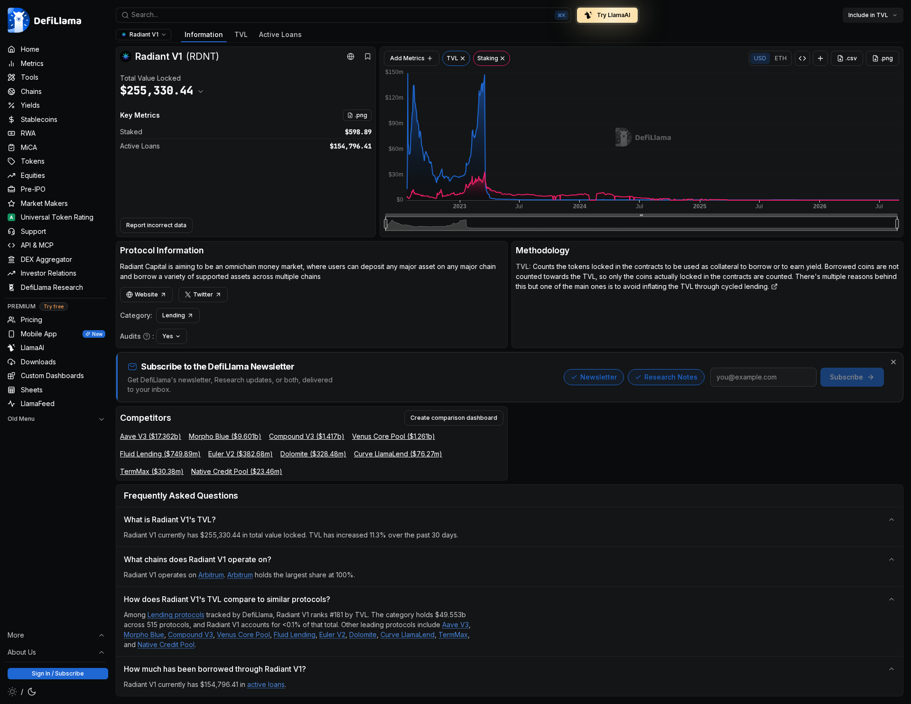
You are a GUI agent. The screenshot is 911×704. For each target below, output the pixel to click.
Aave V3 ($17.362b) (150, 436)
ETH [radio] (781, 58)
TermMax (453, 634)
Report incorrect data (156, 225)
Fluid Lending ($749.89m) (160, 454)
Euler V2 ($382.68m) (240, 454)
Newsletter (598, 377)
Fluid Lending (295, 634)
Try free (54, 306)
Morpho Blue (144, 634)
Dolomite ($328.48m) (313, 454)
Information (204, 34)
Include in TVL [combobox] (868, 15)
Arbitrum (211, 575)
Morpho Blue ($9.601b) (225, 436)
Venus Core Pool (243, 634)
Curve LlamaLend (408, 634)
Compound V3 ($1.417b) (306, 436)
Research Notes (670, 377)
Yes (167, 336)
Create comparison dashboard (453, 417)
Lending (173, 315)
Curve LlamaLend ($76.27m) (398, 454)
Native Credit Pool (166, 644)
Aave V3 (455, 625)
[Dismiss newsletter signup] (893, 362)
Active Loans (280, 34)
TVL (241, 34)
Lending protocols (176, 615)
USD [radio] (760, 58)
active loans (266, 684)
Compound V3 (190, 634)
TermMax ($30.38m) (152, 471)
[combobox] (343, 15)
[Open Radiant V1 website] (350, 56)
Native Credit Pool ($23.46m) (236, 471)
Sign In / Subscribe (58, 673)
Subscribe (846, 377)
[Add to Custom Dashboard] (820, 58)
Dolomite (363, 634)
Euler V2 (332, 634)
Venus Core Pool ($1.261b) (393, 436)
